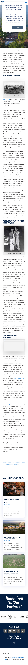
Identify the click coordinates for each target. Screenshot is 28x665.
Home (5, 651)
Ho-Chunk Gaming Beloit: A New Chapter (13, 538)
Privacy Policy (20, 661)
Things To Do (18, 40)
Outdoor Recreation (12, 39)
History (9, 38)
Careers (6, 653)
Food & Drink (21, 37)
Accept (17, 27)
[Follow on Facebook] (5, 631)
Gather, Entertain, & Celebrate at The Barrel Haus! (13, 501)
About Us (11, 651)
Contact (18, 651)
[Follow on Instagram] (10, 631)
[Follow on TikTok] (23, 631)
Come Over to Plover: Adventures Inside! (12, 572)
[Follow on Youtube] (14, 631)
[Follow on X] (18, 631)
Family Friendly (11, 37)
